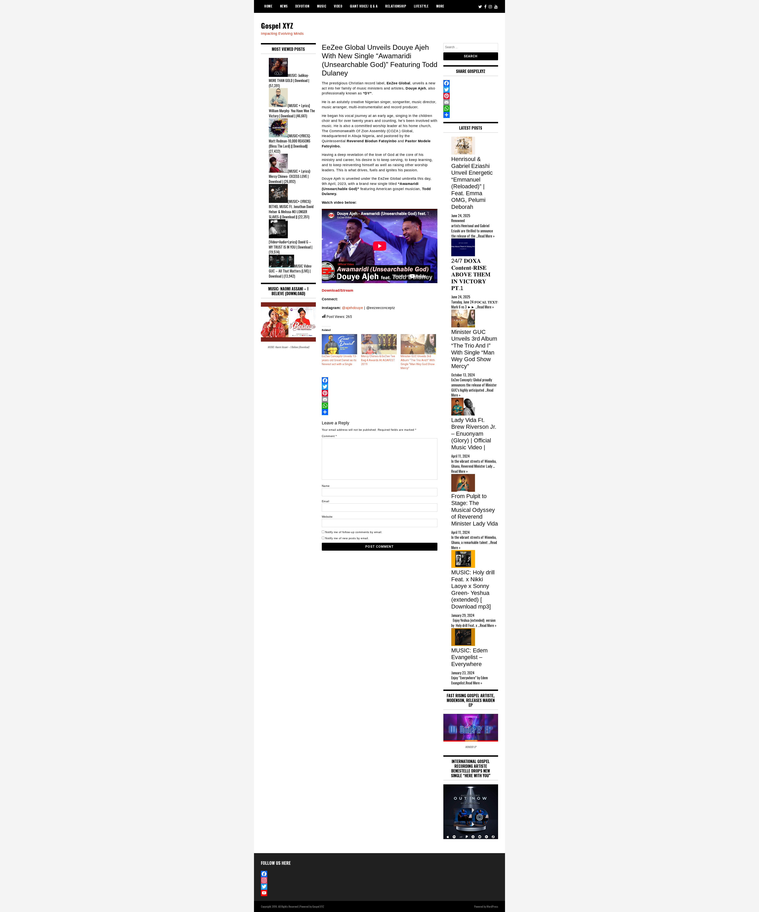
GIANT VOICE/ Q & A (364, 6)
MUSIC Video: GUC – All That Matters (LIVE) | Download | (290, 271)
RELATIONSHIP (395, 6)
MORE (440, 6)
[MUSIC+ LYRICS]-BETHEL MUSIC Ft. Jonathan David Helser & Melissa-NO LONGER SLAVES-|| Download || (291, 209)
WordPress (492, 906)
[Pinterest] (379, 393)
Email (325, 501)
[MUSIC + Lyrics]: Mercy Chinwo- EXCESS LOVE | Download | (290, 176)
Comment (329, 436)
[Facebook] (379, 380)
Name (326, 485)
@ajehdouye (352, 308)
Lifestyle (421, 6)
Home (268, 6)
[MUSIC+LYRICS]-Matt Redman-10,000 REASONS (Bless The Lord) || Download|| (290, 140)
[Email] (379, 399)
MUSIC (321, 6)
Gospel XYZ (277, 25)
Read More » (486, 235)
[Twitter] (379, 386)
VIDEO (338, 6)
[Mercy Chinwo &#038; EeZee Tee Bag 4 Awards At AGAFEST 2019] (379, 344)
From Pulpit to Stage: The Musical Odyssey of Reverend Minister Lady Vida (474, 510)
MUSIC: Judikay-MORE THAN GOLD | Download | (289, 78)
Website (327, 516)
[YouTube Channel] (288, 893)
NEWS (284, 6)
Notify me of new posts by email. (347, 538)
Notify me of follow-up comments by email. (353, 532)
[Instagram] (288, 880)
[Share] (379, 412)
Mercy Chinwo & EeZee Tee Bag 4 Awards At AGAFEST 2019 (378, 360)
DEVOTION (302, 6)
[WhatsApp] (379, 405)
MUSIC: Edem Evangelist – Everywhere (469, 657)
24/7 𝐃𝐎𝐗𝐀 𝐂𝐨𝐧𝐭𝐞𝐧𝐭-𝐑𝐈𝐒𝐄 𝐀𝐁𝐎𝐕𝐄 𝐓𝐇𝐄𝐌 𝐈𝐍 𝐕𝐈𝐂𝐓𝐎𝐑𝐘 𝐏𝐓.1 (470, 274)
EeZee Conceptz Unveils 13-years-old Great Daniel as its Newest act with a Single (339, 360)
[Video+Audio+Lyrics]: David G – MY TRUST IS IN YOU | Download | (290, 244)
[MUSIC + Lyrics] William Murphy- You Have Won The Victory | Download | (292, 110)
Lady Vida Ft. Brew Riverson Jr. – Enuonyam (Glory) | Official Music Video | (473, 433)
